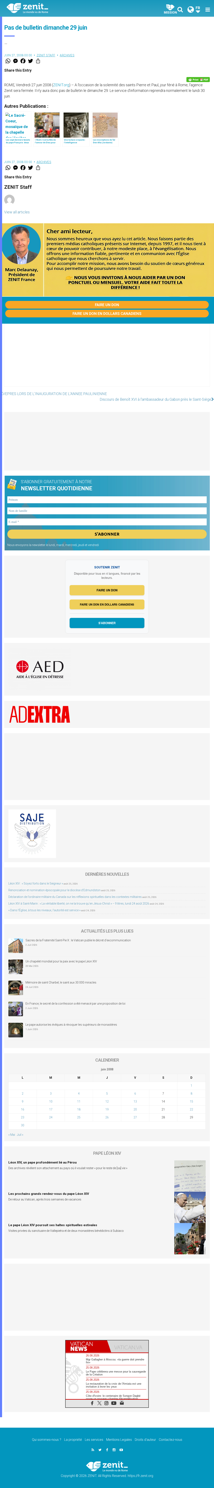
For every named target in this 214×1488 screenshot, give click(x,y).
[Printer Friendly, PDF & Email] (198, 79)
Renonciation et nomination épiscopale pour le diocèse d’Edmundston (54, 890)
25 (78, 1117)
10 (50, 1101)
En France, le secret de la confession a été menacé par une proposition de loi (75, 1003)
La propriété (73, 1440)
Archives (67, 55)
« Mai (11, 1134)
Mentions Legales (119, 1440)
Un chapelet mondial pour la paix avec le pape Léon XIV (61, 961)
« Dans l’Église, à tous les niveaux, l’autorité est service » (44, 910)
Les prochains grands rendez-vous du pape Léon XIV (48, 1194)
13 (135, 1101)
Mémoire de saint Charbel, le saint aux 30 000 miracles (60, 982)
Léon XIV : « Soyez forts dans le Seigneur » (35, 883)
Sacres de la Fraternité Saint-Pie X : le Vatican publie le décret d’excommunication (78, 940)
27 (135, 1117)
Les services (94, 1440)
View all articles (17, 212)
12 (107, 1101)
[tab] (86, 1346)
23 (22, 1117)
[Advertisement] (107, 359)
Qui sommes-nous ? (46, 1440)
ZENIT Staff (46, 55)
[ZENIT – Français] (59, 8)
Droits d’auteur (145, 1440)
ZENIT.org (61, 85)
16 (22, 1109)
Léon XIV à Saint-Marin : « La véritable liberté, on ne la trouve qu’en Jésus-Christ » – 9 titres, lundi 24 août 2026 (78, 903)
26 (107, 1117)
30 (22, 1125)
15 (191, 1101)
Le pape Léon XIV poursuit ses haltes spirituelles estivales (52, 1225)
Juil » (20, 1134)
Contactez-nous (170, 1440)
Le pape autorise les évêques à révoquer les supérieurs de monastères (71, 1024)
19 (107, 1109)
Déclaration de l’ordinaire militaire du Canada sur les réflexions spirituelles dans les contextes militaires (75, 897)
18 (78, 1109)
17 (50, 1109)
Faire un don (107, 305)
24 (50, 1117)
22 (191, 1109)
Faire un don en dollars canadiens (107, 313)
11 (78, 1101)
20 (135, 1109)
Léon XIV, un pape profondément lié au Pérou (42, 1162)
